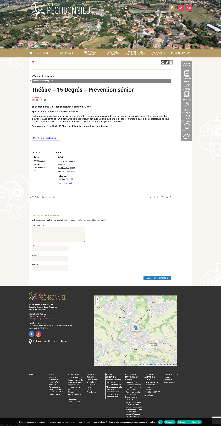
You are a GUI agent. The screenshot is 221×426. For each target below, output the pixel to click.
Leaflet (141, 364)
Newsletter (168, 380)
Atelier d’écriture (161, 197)
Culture (147, 380)
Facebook (172, 7)
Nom (34, 245)
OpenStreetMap (151, 364)
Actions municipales (113, 380)
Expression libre (74, 385)
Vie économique (55, 389)
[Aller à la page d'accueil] (33, 62)
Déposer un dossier (133, 385)
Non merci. (169, 422)
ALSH (90, 390)
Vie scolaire (91, 382)
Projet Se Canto (112, 397)
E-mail (35, 254)
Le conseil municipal (75, 377)
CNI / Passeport (186, 111)
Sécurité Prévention (56, 392)
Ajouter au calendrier (47, 138)
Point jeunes (91, 392)
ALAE (90, 387)
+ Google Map (70, 171)
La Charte (129, 400)
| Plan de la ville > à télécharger (51, 340)
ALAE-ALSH (91, 384)
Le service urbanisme (133, 382)
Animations (149, 395)
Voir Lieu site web (65, 183)
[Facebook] (163, 62)
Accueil (31, 53)
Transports (187, 130)
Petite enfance (92, 380)
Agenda (186, 88)
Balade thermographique (45, 197)
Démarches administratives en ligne (74, 394)
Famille (187, 138)
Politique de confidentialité (189, 422)
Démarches (187, 99)
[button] (44, 53)
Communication (169, 377)
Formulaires (72, 399)
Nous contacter (169, 382)
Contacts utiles (54, 394)
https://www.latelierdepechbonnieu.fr (92, 126)
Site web (35, 264)
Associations (186, 121)
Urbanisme (129, 380)
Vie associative (54, 387)
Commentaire (38, 225)
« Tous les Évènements (43, 76)
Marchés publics (74, 402)
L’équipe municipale (75, 380)
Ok (160, 422)
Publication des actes (76, 382)
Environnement (131, 397)
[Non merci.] (218, 422)
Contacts (187, 78)
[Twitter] (167, 62)
